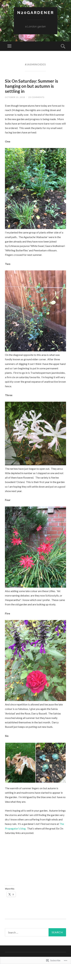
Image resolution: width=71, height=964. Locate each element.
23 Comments (36, 97)
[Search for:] (35, 932)
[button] (20, 762)
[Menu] (9, 46)
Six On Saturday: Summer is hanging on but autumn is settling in (31, 86)
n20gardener (35, 12)
